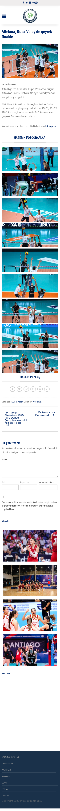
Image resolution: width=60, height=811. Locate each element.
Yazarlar (6, 770)
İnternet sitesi (46, 482)
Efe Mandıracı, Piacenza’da (45, 414)
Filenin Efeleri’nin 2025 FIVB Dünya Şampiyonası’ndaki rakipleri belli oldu (16, 419)
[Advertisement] (30, 710)
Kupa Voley (17, 401)
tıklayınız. (51, 126)
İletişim (5, 795)
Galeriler (6, 776)
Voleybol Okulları (10, 757)
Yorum (5, 459)
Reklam (5, 789)
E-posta (24, 482)
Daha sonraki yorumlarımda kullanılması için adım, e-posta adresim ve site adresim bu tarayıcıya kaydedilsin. (29, 506)
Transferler (7, 763)
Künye (4, 783)
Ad (3, 482)
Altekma (37, 401)
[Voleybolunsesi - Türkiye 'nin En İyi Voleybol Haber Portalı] (30, 15)
